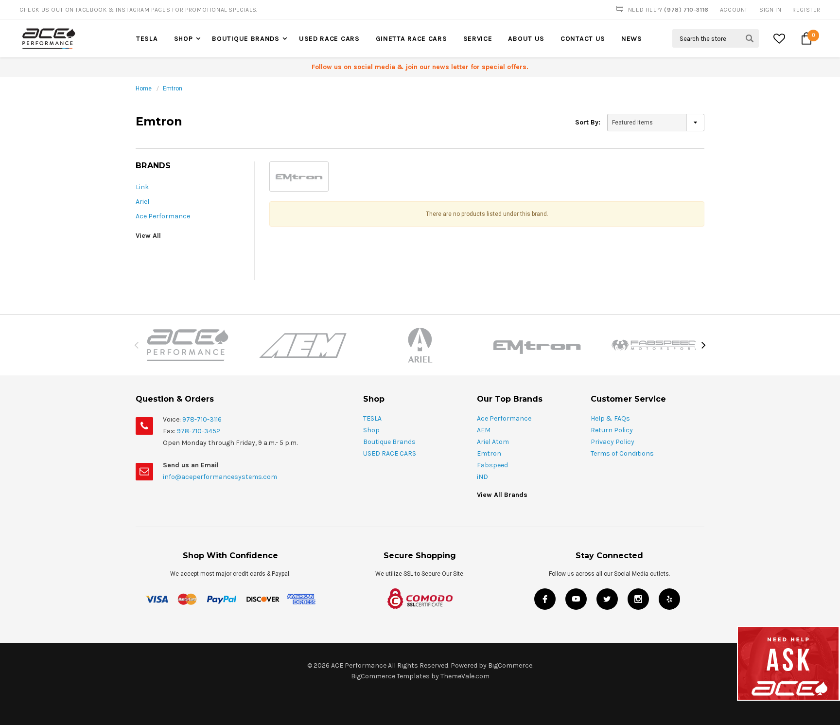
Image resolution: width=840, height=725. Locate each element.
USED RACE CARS (329, 39)
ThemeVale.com (465, 676)
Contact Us (582, 39)
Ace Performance (163, 216)
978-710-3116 (202, 419)
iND (482, 477)
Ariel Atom (493, 442)
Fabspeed (492, 465)
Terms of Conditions (622, 453)
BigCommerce (510, 665)
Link (142, 187)
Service (477, 39)
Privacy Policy (612, 442)
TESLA (147, 39)
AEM (483, 430)
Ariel (142, 201)
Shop (183, 39)
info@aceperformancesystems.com (220, 477)
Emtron (172, 88)
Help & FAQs (610, 418)
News (631, 39)
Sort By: (587, 122)
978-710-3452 (198, 431)
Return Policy (612, 430)
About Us (526, 39)
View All (148, 235)
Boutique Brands (246, 39)
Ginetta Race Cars (411, 39)
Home (144, 88)
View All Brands (502, 495)
